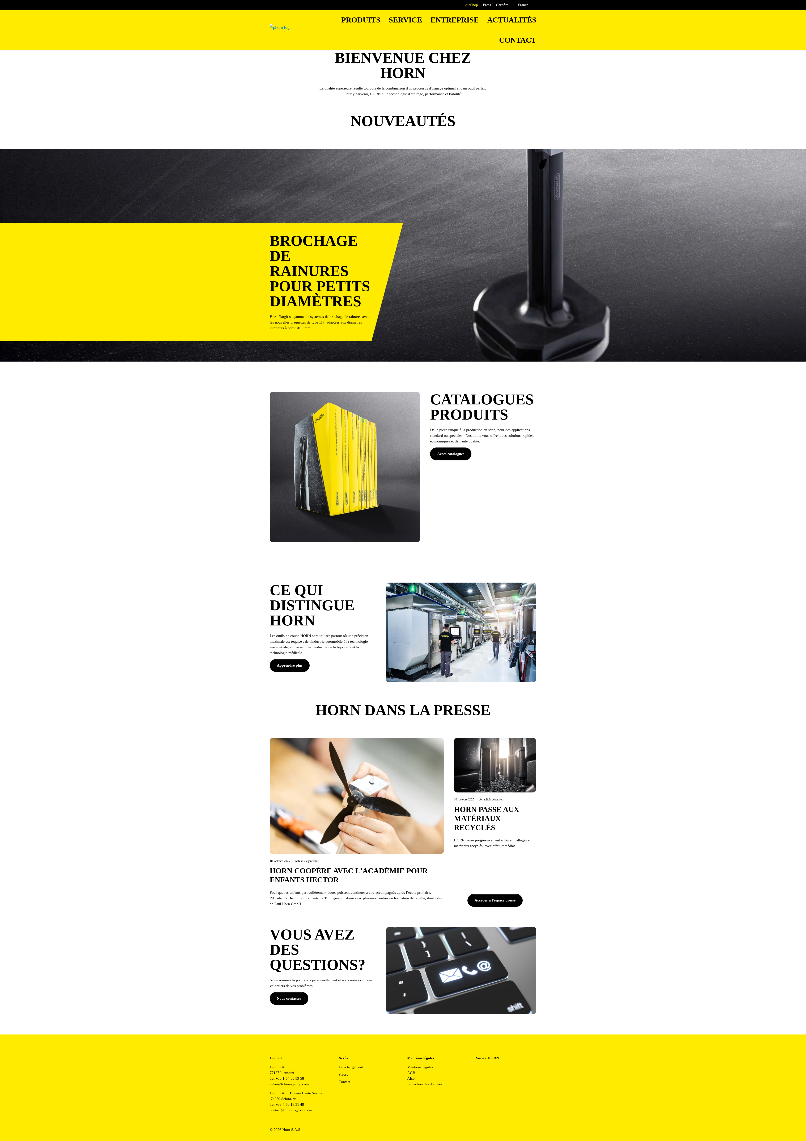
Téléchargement (351, 1067)
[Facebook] (479, 1068)
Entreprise (454, 20)
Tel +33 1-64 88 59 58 (287, 1078)
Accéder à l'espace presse (495, 900)
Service (405, 20)
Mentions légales (420, 1067)
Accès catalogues (450, 454)
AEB (411, 1078)
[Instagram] (488, 1068)
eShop (473, 5)
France (523, 5)
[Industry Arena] (488, 1080)
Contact (517, 40)
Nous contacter (289, 998)
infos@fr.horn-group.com (291, 1084)
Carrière (502, 5)
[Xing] (507, 1068)
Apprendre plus (289, 665)
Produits (360, 20)
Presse (343, 1074)
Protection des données (424, 1084)
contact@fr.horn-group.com (291, 1110)
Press (487, 5)
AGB (411, 1073)
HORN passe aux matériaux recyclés (486, 818)
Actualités (511, 20)
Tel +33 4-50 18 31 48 (287, 1104)
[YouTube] (479, 1080)
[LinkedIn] (498, 1068)
